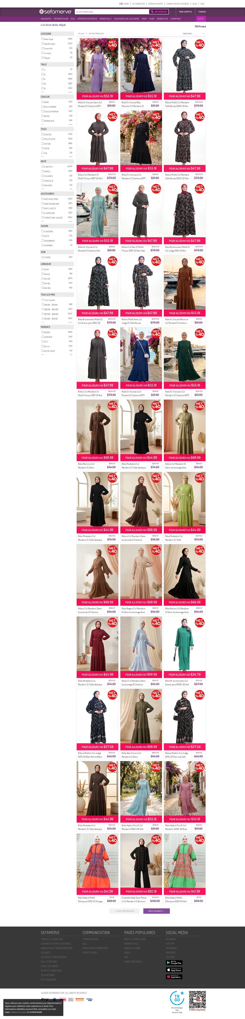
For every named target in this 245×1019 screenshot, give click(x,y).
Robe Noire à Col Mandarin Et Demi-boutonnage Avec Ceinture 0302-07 (177, 612)
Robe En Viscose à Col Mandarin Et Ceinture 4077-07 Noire (134, 178)
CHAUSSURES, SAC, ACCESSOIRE (126, 18)
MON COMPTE (185, 11)
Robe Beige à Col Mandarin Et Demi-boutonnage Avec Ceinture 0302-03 (133, 612)
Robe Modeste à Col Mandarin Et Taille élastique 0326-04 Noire (134, 467)
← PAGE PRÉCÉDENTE (124, 911)
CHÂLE (127, 952)
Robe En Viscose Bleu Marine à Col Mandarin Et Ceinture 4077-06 (133, 106)
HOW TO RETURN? (49, 961)
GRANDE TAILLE (106, 18)
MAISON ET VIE (162, 18)
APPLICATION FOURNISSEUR (95, 948)
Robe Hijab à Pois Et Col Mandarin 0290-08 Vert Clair (132, 829)
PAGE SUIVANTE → (156, 911)
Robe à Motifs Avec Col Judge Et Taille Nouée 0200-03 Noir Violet (132, 323)
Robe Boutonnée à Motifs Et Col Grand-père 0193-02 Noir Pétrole (90, 323)
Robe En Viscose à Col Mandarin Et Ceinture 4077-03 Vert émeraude (177, 395)
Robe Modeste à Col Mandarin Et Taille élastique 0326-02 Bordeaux (90, 684)
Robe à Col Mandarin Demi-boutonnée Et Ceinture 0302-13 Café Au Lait (90, 612)
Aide (84, 943)
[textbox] (111, 11)
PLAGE (151, 18)
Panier (202, 11)
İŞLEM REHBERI (47, 975)
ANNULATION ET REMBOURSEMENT (57, 948)
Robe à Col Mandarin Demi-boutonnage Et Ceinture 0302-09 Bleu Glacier (134, 684)
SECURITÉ (45, 952)
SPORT (144, 18)
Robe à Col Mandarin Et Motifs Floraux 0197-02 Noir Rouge (90, 178)
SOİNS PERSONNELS (133, 961)
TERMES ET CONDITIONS (52, 939)
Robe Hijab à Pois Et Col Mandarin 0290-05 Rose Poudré (176, 829)
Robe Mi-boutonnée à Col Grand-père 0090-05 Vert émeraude (177, 684)
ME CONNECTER (138, 3)
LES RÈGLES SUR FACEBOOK (54, 957)
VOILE (72, 18)
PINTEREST (171, 952)
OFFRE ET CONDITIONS (51, 970)
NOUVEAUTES (46, 18)
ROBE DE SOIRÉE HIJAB (135, 939)
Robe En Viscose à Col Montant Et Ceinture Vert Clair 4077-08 (89, 251)
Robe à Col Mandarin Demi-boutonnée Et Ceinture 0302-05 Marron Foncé (134, 540)
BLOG (195, 3)
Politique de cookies (19, 1012)
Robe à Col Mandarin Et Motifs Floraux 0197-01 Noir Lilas (90, 395)
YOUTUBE (170, 957)
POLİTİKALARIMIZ (48, 979)
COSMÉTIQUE (175, 18)
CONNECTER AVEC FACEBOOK (177, 3)
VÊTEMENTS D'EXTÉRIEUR (87, 18)
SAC (126, 957)
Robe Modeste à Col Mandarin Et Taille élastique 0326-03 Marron (90, 829)
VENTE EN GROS (89, 952)
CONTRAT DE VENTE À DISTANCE (56, 943)
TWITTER (170, 943)
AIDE (202, 3)
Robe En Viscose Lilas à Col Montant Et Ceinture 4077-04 (90, 106)
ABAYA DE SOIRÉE (132, 948)
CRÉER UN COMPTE (155, 3)
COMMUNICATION (90, 939)
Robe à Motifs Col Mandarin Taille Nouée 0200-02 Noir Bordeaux (177, 178)
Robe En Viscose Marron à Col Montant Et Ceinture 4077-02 (176, 323)
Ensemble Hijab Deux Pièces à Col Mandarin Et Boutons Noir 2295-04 (134, 901)
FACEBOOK (171, 939)
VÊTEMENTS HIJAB (61, 18)
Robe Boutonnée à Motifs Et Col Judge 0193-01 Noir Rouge (177, 251)
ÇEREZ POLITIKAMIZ (50, 966)
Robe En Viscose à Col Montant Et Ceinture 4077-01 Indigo (133, 395)
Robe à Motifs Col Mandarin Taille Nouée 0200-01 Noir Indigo (177, 106)
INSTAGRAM (171, 948)
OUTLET (201, 18)
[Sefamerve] (56, 11)
